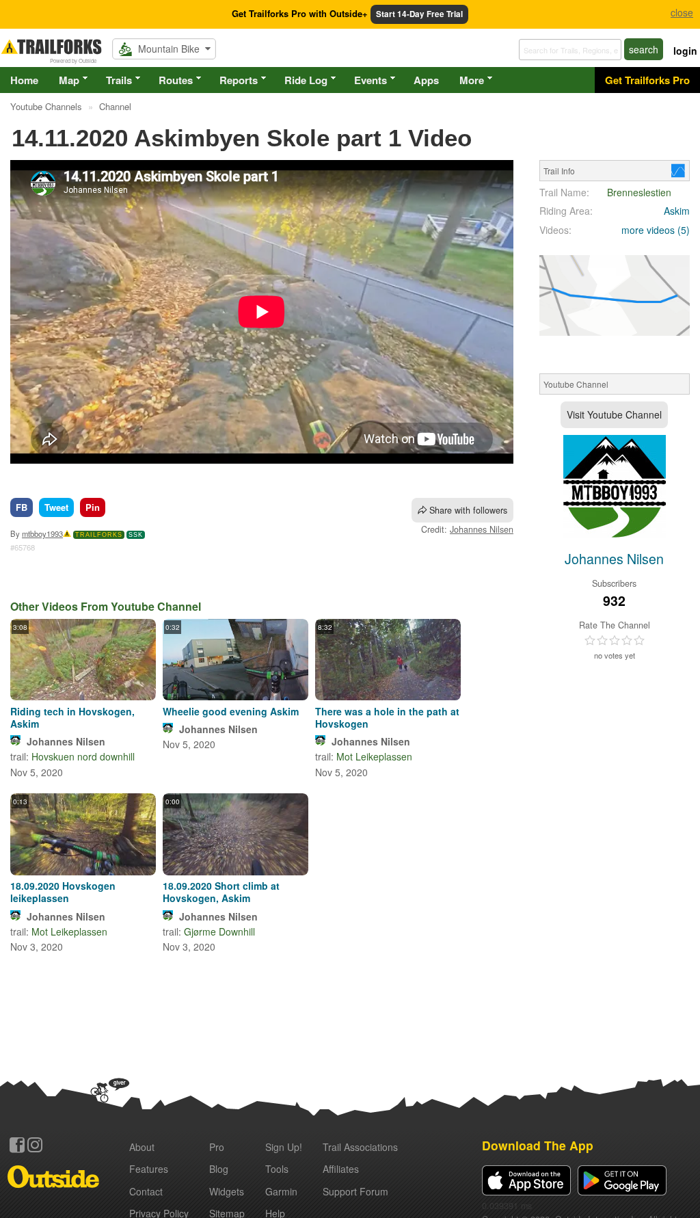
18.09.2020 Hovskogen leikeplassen (63, 891)
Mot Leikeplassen (374, 756)
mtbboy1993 (42, 533)
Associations (360, 1147)
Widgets (226, 1191)
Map (69, 80)
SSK (136, 534)
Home (24, 80)
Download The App (537, 1145)
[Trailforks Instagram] (34, 1145)
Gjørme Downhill (219, 931)
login (685, 50)
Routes (176, 80)
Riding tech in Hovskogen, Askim (72, 717)
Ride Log (305, 80)
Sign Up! (283, 1147)
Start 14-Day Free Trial (419, 14)
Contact (146, 1191)
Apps (426, 80)
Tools (276, 1169)
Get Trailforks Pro (647, 80)
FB (21, 507)
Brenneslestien (639, 192)
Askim (677, 210)
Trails (119, 80)
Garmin (281, 1191)
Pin (92, 507)
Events (370, 80)
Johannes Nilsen (481, 529)
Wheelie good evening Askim (231, 711)
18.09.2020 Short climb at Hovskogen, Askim (221, 891)
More (471, 80)
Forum (355, 1191)
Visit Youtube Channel (614, 414)
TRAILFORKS (98, 534)
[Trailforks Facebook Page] (17, 1145)
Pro (216, 1147)
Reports (238, 80)
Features (148, 1169)
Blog (218, 1169)
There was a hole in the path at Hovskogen (387, 717)
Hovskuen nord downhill (83, 756)
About (141, 1147)
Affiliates (341, 1169)
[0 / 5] (614, 641)
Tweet (56, 507)
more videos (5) (655, 230)
